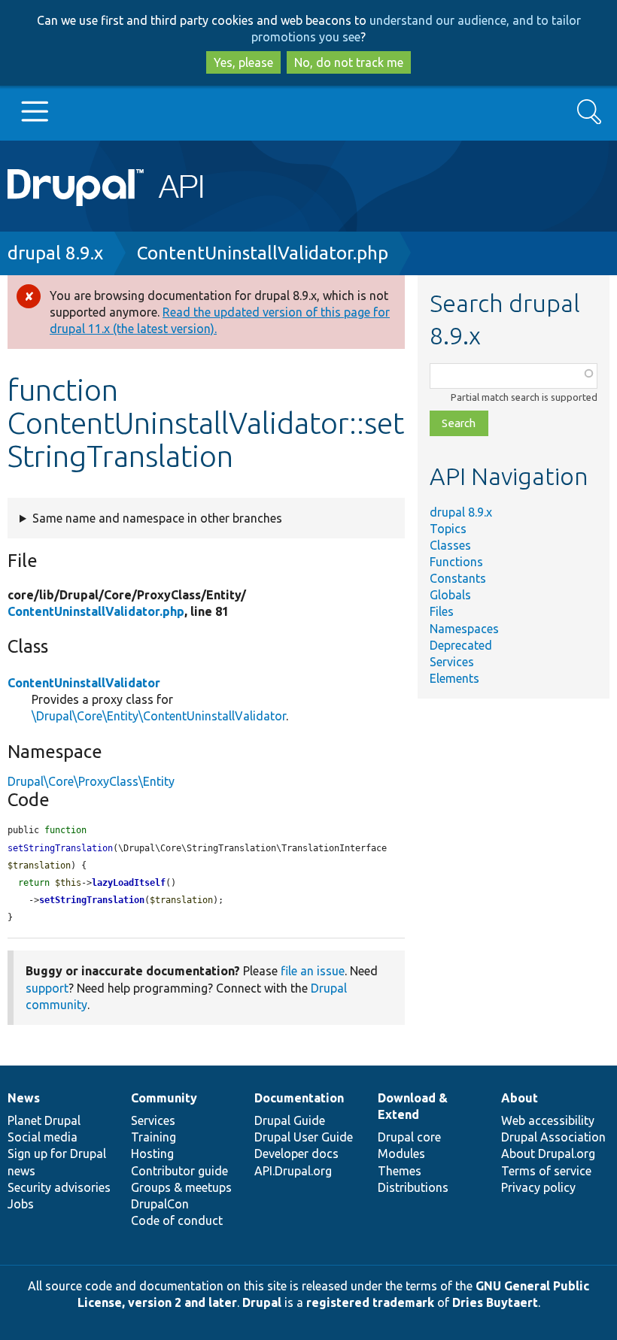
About (519, 1098)
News (24, 1098)
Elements (454, 678)
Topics (448, 528)
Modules (401, 1153)
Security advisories (59, 1187)
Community (164, 1098)
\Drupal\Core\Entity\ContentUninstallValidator (159, 716)
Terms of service (546, 1171)
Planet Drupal (44, 1120)
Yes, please (243, 62)
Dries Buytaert (495, 1302)
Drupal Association (553, 1137)
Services (452, 661)
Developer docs (296, 1153)
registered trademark (370, 1302)
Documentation (299, 1098)
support (47, 988)
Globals (450, 595)
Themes (399, 1171)
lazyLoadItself (129, 883)
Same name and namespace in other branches (157, 518)
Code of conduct (177, 1220)
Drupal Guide (289, 1120)
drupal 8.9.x (55, 253)
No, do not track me (348, 62)
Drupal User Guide (303, 1137)
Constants (458, 578)
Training (153, 1137)
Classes (450, 545)
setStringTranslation (91, 900)
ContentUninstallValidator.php (262, 253)
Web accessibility (547, 1120)
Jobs (21, 1204)
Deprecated (461, 645)
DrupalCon (160, 1204)
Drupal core (409, 1137)
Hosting (152, 1153)
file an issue (313, 971)
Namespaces (464, 628)
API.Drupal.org (293, 1171)
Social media (43, 1137)
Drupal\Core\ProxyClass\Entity (91, 781)
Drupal (261, 1302)
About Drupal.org (548, 1153)
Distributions (413, 1187)
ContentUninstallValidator (84, 683)
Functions (456, 561)
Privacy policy (538, 1187)
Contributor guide (179, 1171)
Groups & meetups (181, 1187)
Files (442, 611)
